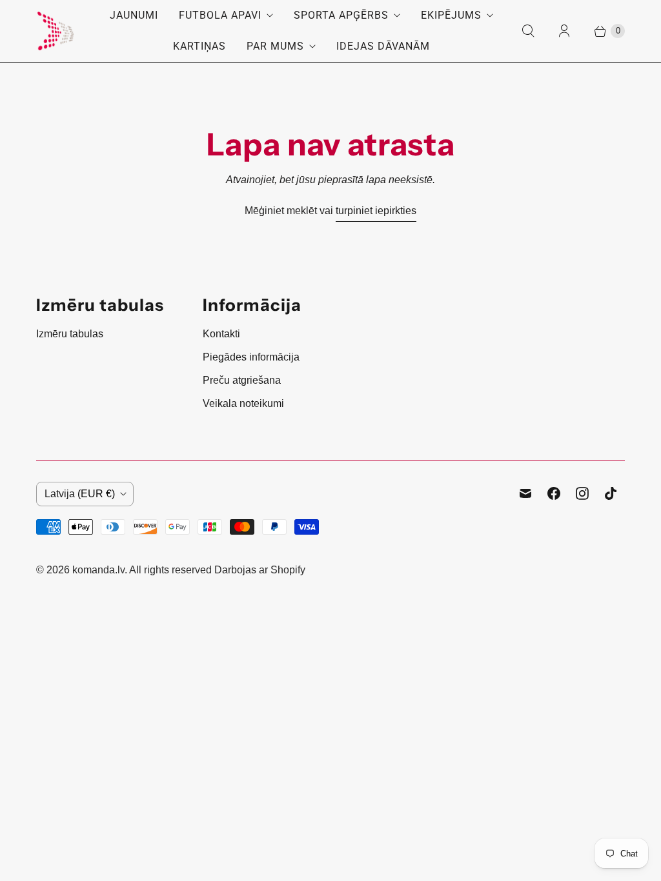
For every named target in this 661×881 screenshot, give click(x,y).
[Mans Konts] (564, 30)
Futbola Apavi (220, 15)
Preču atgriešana (242, 380)
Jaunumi (134, 15)
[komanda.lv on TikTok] (610, 493)
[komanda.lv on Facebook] (554, 493)
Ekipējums (451, 15)
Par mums (275, 46)
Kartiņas (199, 46)
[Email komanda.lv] (525, 493)
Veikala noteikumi (243, 403)
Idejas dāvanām (383, 46)
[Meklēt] (528, 30)
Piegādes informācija (251, 356)
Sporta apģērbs (341, 15)
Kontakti (221, 333)
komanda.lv (98, 569)
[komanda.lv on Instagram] (582, 493)
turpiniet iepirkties (376, 210)
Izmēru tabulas (69, 333)
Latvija (80, 493)
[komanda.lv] (55, 31)
